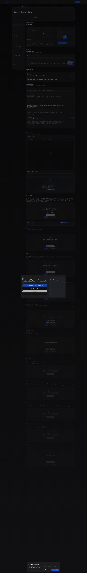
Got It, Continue (55, 569)
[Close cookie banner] (58, 564)
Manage (29, 569)
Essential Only (47, 569)
